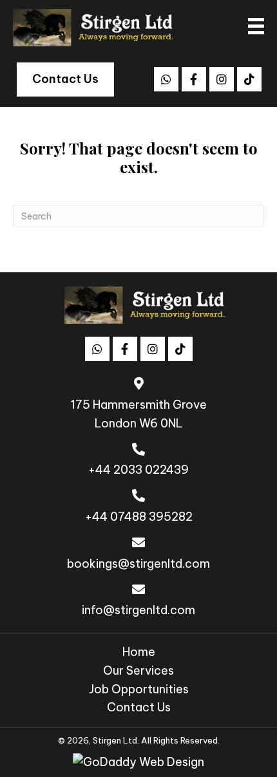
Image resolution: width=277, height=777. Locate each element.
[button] (166, 79)
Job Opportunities (139, 689)
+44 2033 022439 (138, 469)
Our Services (138, 670)
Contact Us (139, 707)
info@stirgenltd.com (138, 610)
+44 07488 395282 (139, 516)
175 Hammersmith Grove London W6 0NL (139, 414)
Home (138, 651)
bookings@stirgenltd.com (138, 563)
